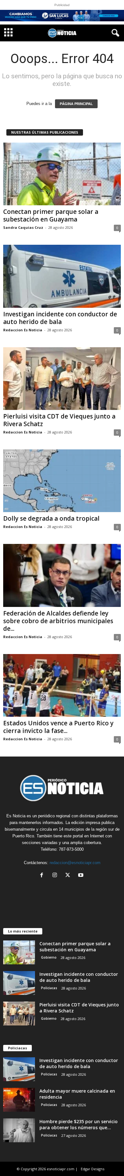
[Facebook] (43, 875)
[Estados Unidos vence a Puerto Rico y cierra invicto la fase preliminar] (62, 685)
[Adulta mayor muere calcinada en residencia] (19, 1100)
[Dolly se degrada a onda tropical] (62, 480)
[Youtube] (81, 875)
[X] (69, 875)
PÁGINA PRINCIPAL (76, 104)
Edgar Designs (92, 1168)
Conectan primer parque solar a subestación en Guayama (50, 215)
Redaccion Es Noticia (22, 329)
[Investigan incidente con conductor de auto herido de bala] (62, 276)
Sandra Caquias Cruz (23, 227)
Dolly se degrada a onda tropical (51, 518)
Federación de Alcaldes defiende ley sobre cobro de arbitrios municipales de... (58, 621)
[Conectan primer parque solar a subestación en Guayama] (62, 174)
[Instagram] (56, 875)
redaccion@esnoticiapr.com (75, 862)
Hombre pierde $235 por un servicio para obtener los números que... (78, 1124)
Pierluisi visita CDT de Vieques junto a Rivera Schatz (59, 420)
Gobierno (49, 957)
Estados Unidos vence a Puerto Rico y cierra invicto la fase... (58, 727)
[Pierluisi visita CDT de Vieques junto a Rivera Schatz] (62, 378)
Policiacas (49, 988)
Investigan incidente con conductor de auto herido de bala (60, 318)
